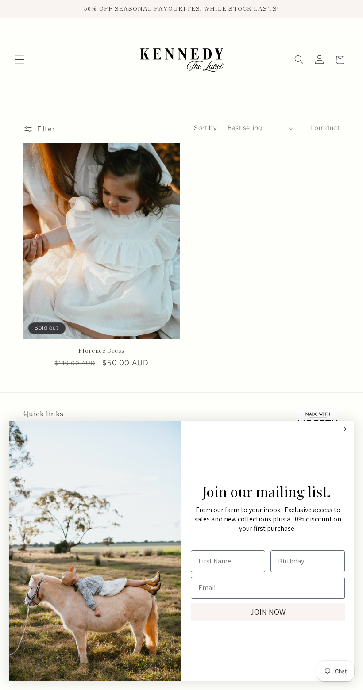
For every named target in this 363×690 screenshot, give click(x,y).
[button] (19, 60)
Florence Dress (101, 350)
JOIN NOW (268, 612)
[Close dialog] (346, 429)
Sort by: (206, 128)
